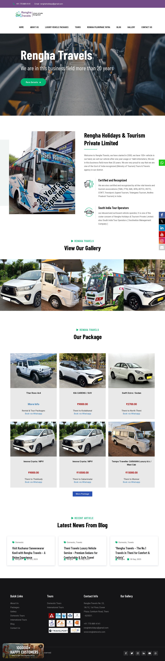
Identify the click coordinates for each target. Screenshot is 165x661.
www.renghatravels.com (94, 632)
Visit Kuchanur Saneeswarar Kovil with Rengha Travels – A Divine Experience (28, 552)
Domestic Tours (17, 615)
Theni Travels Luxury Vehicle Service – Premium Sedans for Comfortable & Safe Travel (80, 552)
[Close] (41, 646)
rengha (18, 559)
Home (21, 27)
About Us (34, 27)
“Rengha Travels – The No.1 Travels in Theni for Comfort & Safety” (132, 552)
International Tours (18, 620)
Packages (14, 607)
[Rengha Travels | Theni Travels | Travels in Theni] (29, 14)
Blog (119, 27)
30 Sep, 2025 (84, 559)
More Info (33, 404)
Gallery (131, 27)
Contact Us (146, 27)
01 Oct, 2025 (32, 559)
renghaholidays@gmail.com (96, 628)
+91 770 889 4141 (23, 4)
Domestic (19, 542)
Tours (78, 27)
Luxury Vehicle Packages (56, 27)
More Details (32, 82)
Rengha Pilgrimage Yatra (98, 27)
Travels (79, 542)
